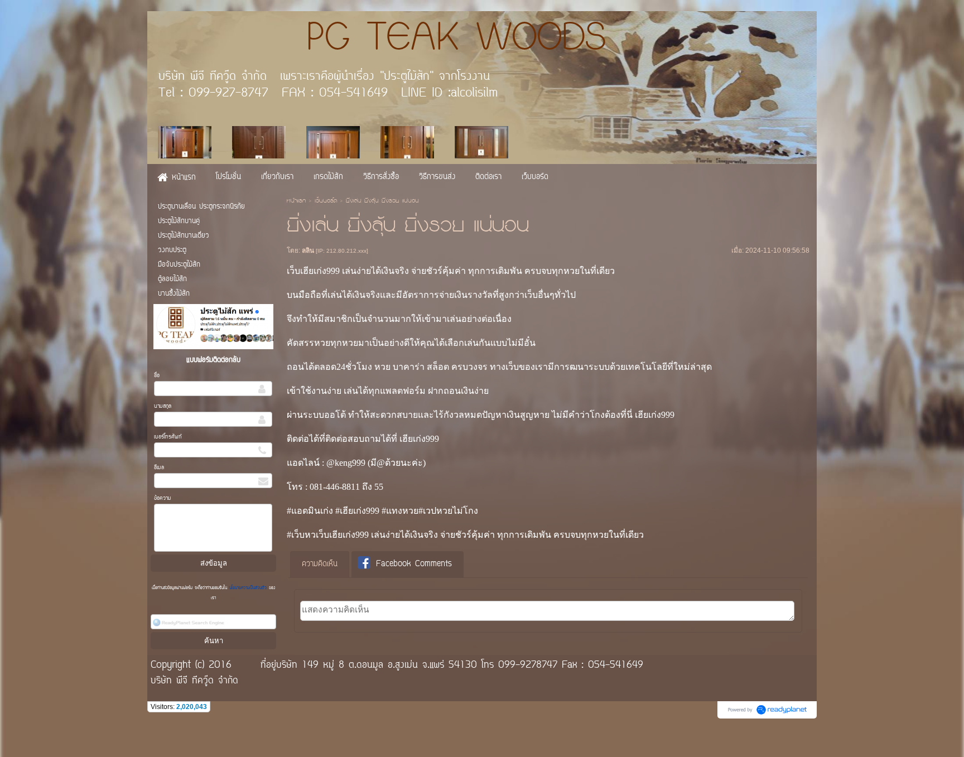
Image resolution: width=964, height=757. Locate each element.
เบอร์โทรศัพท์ (168, 437)
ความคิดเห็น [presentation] (320, 564)
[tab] (319, 564)
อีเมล (159, 468)
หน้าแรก (296, 201)
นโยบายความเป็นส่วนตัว (248, 588)
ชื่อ (157, 376)
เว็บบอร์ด (326, 201)
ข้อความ (162, 498)
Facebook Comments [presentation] (414, 564)
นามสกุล (162, 406)
